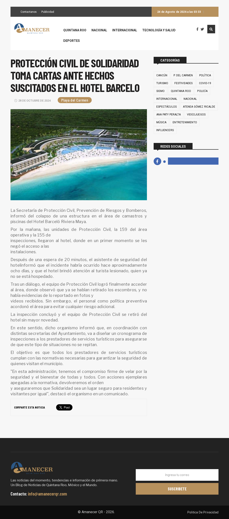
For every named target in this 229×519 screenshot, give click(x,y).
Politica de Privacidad (202, 512)
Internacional (124, 30)
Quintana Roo (74, 30)
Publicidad (47, 12)
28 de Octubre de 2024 (34, 100)
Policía (202, 91)
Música (161, 122)
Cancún (161, 75)
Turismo (162, 83)
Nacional (99, 30)
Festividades (183, 83)
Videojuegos (196, 114)
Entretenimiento (185, 122)
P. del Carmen (183, 75)
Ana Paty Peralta (168, 114)
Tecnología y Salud (159, 30)
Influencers (165, 130)
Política (205, 75)
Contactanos (29, 12)
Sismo (160, 91)
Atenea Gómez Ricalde (199, 106)
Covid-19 (205, 83)
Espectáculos (166, 106)
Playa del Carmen (74, 100)
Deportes (71, 41)
